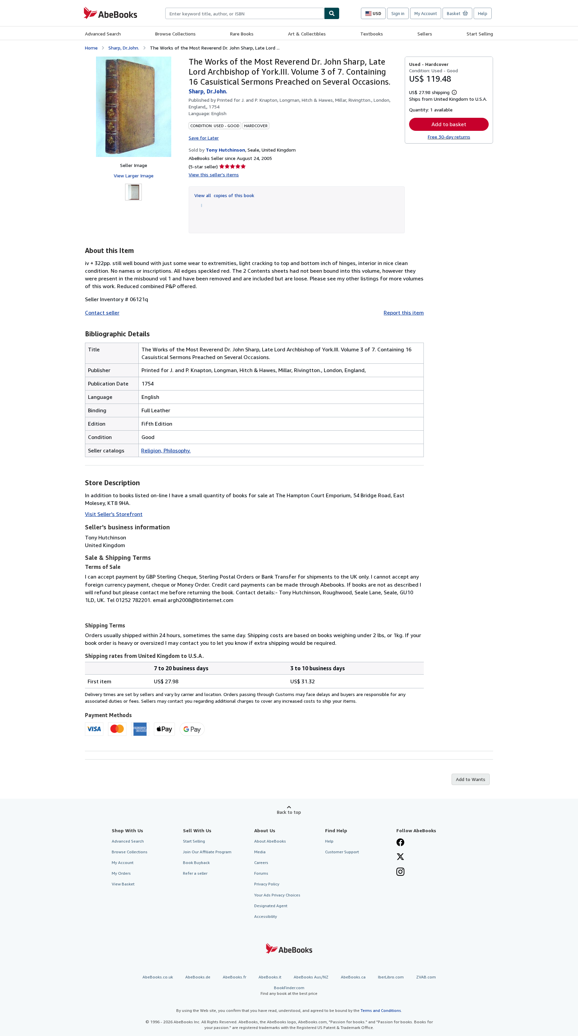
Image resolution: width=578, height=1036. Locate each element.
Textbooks (371, 33)
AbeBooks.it (270, 976)
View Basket (123, 883)
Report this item (404, 312)
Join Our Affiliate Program (207, 851)
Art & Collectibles (307, 33)
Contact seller (102, 312)
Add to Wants (470, 779)
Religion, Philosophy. (166, 450)
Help (482, 13)
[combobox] (244, 13)
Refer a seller (195, 873)
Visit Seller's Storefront (113, 514)
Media (260, 851)
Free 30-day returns (449, 137)
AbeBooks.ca (353, 976)
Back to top (289, 812)
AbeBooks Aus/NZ (311, 976)
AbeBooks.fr (234, 976)
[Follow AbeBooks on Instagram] (400, 872)
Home (91, 48)
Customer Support (342, 851)
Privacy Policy (266, 883)
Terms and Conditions (381, 1010)
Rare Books (242, 33)
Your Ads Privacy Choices (277, 894)
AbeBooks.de (197, 976)
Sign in (397, 13)
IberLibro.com (391, 976)
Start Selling (480, 33)
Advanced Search (103, 33)
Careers (261, 862)
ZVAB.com (426, 976)
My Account (425, 13)
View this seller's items (214, 174)
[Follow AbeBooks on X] (400, 857)
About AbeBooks (270, 841)
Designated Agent (270, 905)
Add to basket (448, 124)
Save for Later (204, 138)
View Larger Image (134, 175)
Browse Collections (175, 33)
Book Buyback (196, 862)
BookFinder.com (289, 990)
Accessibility (265, 916)
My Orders (121, 873)
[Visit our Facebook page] (400, 843)
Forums (261, 873)
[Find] (331, 13)
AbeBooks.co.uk (157, 976)
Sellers (424, 33)
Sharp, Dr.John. (123, 48)
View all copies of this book (224, 195)
